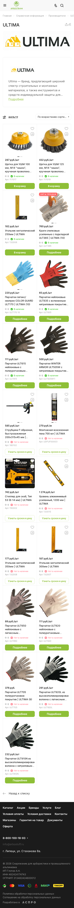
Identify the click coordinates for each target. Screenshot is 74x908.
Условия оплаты (13, 814)
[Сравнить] (32, 134)
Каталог (8, 807)
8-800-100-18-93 (14, 838)
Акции (21, 807)
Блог (58, 807)
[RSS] (69, 24)
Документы (54, 820)
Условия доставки (39, 814)
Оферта (8, 826)
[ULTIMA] (37, 49)
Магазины (9, 820)
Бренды (34, 807)
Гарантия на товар (32, 820)
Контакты (61, 814)
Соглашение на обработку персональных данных (32, 897)
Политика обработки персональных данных (28, 893)
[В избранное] (32, 128)
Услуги (47, 807)
